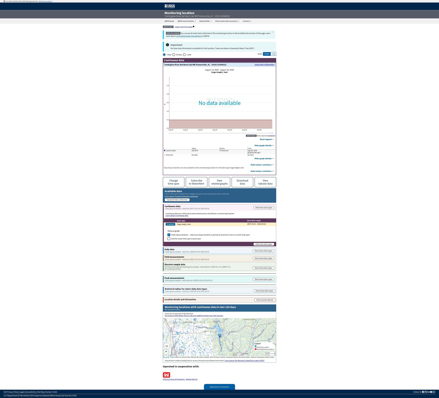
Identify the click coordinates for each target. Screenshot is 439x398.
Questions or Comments (219, 387)
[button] (219, 335)
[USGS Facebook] (423, 392)
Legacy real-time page (183, 27)
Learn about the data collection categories (181, 196)
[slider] (272, 133)
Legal (22, 392)
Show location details (264, 300)
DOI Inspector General (40, 395)
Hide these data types (263, 207)
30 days (179, 54)
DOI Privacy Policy (11, 392)
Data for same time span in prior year (186, 238)
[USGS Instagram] (434, 392)
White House (55, 395)
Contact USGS (51, 392)
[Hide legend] (274, 343)
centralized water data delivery (189, 36)
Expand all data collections (177, 199)
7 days (168, 54)
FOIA (74, 395)
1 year (189, 54)
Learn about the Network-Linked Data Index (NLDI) (244, 360)
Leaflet (172, 357)
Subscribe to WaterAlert (264, 65)
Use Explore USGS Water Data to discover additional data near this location (194, 315)
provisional (271, 136)
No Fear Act (66, 395)
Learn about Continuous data (177, 215)
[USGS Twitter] (420, 392)
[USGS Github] (425, 392)
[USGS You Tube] (431, 392)
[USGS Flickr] (428, 392)
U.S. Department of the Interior (16, 395)
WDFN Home (169, 21)
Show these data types (263, 251)
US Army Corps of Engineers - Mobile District (180, 379)
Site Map (40, 392)
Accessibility (30, 392)
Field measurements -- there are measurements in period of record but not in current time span (210, 235)
